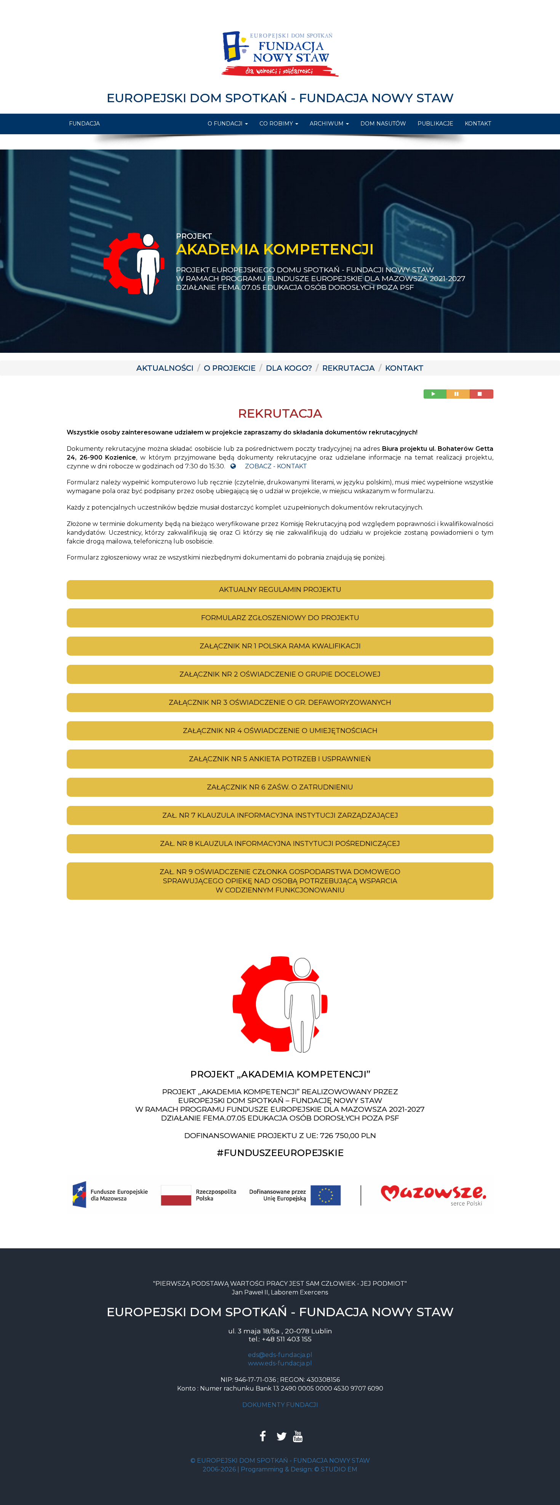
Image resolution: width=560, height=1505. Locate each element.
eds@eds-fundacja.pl (280, 1355)
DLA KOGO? (289, 368)
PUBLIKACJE (435, 123)
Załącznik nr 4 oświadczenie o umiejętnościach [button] (280, 731)
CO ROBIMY (276, 123)
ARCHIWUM (327, 123)
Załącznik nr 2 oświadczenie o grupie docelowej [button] (280, 674)
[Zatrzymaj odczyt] (481, 394)
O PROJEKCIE (230, 368)
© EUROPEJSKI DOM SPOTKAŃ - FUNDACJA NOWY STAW (280, 1460)
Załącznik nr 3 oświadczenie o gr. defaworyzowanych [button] (280, 702)
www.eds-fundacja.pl (280, 1363)
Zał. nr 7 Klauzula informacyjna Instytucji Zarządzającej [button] (280, 815)
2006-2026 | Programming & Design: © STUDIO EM (280, 1469)
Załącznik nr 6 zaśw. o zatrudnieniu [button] (280, 787)
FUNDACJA (84, 123)
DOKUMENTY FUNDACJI (280, 1405)
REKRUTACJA (348, 368)
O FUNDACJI (226, 123)
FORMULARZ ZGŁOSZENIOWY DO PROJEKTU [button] (280, 618)
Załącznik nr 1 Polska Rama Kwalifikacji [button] (280, 646)
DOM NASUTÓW (383, 123)
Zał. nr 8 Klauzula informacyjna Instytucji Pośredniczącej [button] (280, 843)
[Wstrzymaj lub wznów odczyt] (458, 394)
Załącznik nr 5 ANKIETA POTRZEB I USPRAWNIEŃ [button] (280, 759)
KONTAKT (478, 123)
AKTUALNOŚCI (165, 368)
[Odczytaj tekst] (435, 394)
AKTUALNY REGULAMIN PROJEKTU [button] (280, 589)
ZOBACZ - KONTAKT (275, 466)
